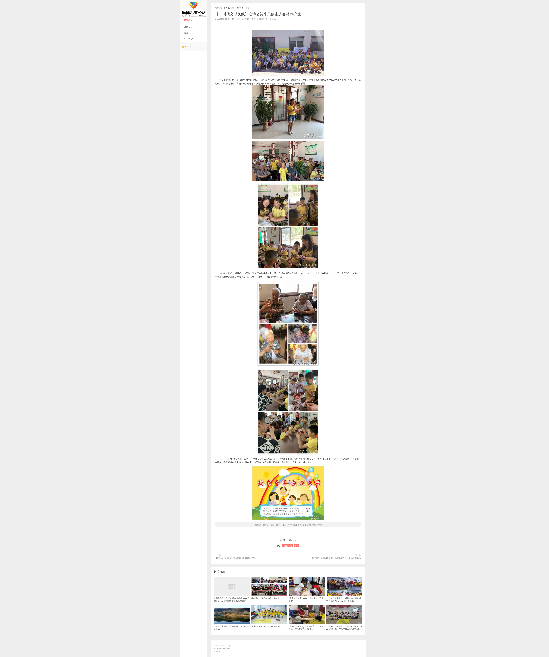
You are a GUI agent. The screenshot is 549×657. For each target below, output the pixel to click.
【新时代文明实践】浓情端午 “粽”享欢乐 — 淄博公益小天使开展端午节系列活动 (344, 628)
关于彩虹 (188, 39)
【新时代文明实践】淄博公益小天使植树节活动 (232, 628)
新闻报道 (188, 20)
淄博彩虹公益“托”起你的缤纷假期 (266, 626)
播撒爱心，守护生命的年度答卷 (265, 598)
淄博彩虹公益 (193, 8)
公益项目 (188, 26)
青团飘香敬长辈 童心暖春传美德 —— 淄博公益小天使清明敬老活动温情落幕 (231, 599)
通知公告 (188, 32)
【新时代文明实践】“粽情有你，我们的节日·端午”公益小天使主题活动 (343, 599)
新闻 (296, 545)
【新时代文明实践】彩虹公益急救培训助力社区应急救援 (336, 558)
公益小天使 (287, 545)
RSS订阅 (187, 46)
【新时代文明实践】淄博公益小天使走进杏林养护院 (258, 13)
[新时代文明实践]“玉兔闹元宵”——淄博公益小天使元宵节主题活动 (306, 628)
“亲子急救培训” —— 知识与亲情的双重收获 (306, 599)
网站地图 (217, 651)
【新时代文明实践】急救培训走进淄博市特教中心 (237, 558)
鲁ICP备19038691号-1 (222, 648)
